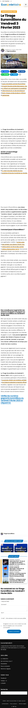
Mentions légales (6, 668)
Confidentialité (5, 703)
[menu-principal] (25, 4)
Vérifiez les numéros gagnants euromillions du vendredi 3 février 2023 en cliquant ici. (12, 399)
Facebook (3, 678)
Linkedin (3, 683)
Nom (2, 612)
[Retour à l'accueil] (11, 4)
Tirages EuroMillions (9, 11)
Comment (4, 604)
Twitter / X (4, 680)
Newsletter (4, 663)
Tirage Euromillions (9, 533)
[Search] (25, 692)
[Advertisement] (14, 112)
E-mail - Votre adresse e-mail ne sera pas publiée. (13, 618)
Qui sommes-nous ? (6, 661)
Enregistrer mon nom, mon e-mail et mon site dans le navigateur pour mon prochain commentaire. (14, 625)
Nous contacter (5, 666)
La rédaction (4, 658)
